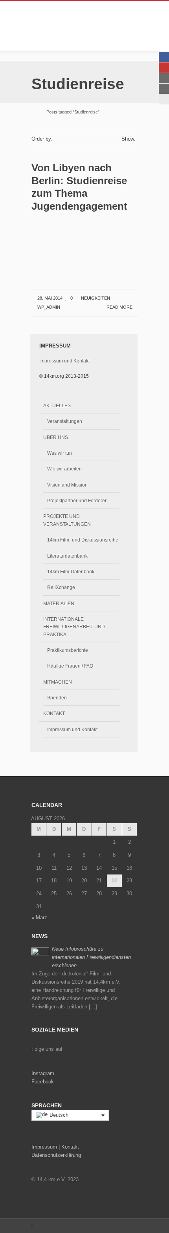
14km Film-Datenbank (70, 571)
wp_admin (48, 307)
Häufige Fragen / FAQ (70, 665)
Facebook (42, 1082)
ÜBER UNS (55, 437)
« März (39, 917)
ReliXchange (61, 587)
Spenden (57, 697)
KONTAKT (54, 713)
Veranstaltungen (64, 421)
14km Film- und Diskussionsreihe (82, 539)
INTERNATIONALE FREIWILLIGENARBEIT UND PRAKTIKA (74, 626)
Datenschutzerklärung (56, 1155)
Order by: (42, 139)
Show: (128, 139)
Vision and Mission (67, 484)
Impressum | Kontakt (55, 1147)
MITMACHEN (57, 681)
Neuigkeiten (95, 298)
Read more (120, 307)
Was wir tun (59, 453)
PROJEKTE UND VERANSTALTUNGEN (67, 520)
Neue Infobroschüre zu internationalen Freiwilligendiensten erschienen (91, 957)
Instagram (42, 1073)
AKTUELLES (57, 405)
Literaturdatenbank (67, 555)
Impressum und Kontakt (64, 360)
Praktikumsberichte (67, 650)
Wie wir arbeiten (64, 468)
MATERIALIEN (58, 603)
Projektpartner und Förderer (77, 500)
